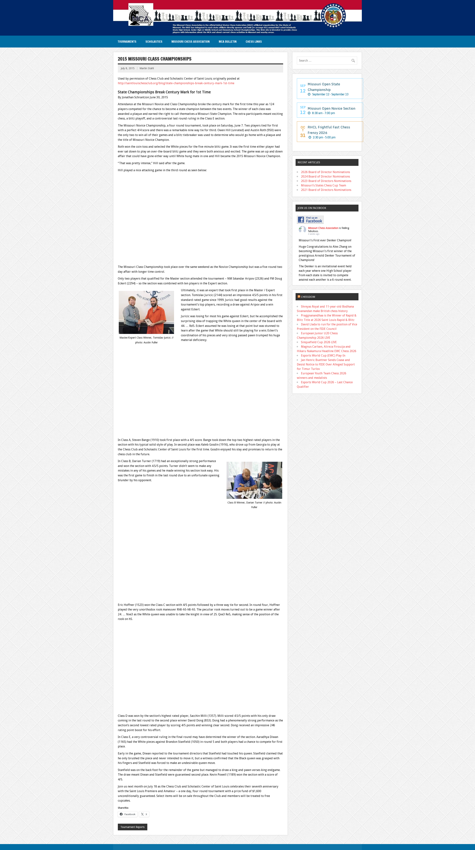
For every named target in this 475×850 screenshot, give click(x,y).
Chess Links (254, 42)
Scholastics (153, 42)
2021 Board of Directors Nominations (326, 190)
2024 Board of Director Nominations (325, 176)
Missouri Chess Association (190, 42)
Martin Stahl (147, 68)
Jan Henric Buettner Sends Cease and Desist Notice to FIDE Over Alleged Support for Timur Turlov (326, 364)
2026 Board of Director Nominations (325, 172)
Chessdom (308, 296)
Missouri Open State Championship (324, 86)
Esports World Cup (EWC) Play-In (323, 355)
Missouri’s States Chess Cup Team (323, 185)
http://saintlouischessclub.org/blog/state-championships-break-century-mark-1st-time (176, 83)
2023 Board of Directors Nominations (326, 181)
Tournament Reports (132, 827)
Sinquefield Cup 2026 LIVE (319, 342)
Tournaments (127, 42)
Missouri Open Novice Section (331, 108)
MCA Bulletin (228, 42)
